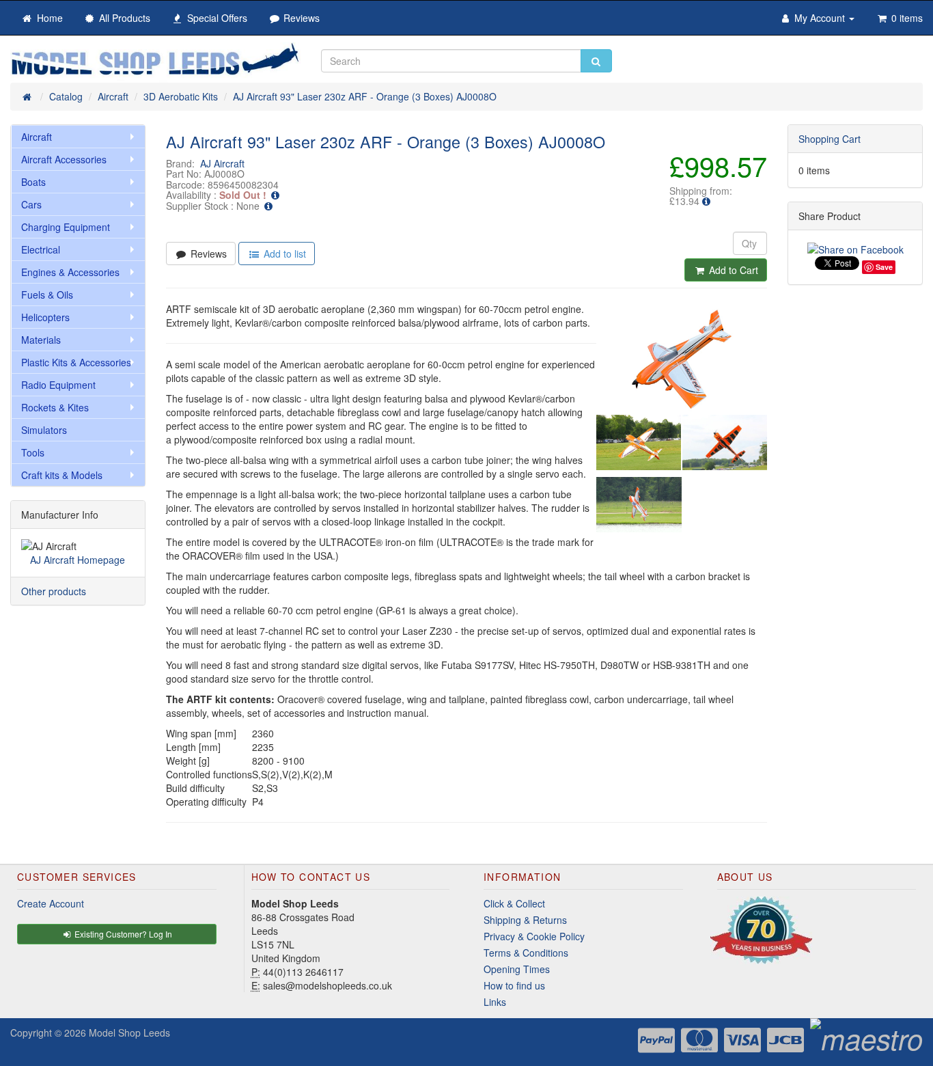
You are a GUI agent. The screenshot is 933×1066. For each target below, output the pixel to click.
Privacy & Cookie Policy (534, 936)
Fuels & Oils (47, 294)
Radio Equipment (58, 385)
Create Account (50, 903)
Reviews (207, 253)
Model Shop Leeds (129, 1032)
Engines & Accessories (70, 272)
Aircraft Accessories (64, 159)
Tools (32, 452)
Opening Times (517, 969)
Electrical (40, 249)
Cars (31, 204)
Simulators (44, 430)
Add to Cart (732, 270)
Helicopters (45, 317)
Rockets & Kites (55, 407)
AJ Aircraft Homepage (77, 559)
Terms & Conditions (526, 952)
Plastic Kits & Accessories (76, 362)
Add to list (283, 253)
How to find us (514, 985)
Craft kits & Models (61, 475)
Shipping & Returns (525, 920)
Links (495, 1002)
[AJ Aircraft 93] (681, 359)
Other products (53, 591)
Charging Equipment (65, 227)
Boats (33, 182)
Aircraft (36, 137)
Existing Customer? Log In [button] (122, 934)
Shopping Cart (829, 139)
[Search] (596, 60)
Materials (41, 339)
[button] (706, 201)
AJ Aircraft (222, 163)
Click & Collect (514, 903)
